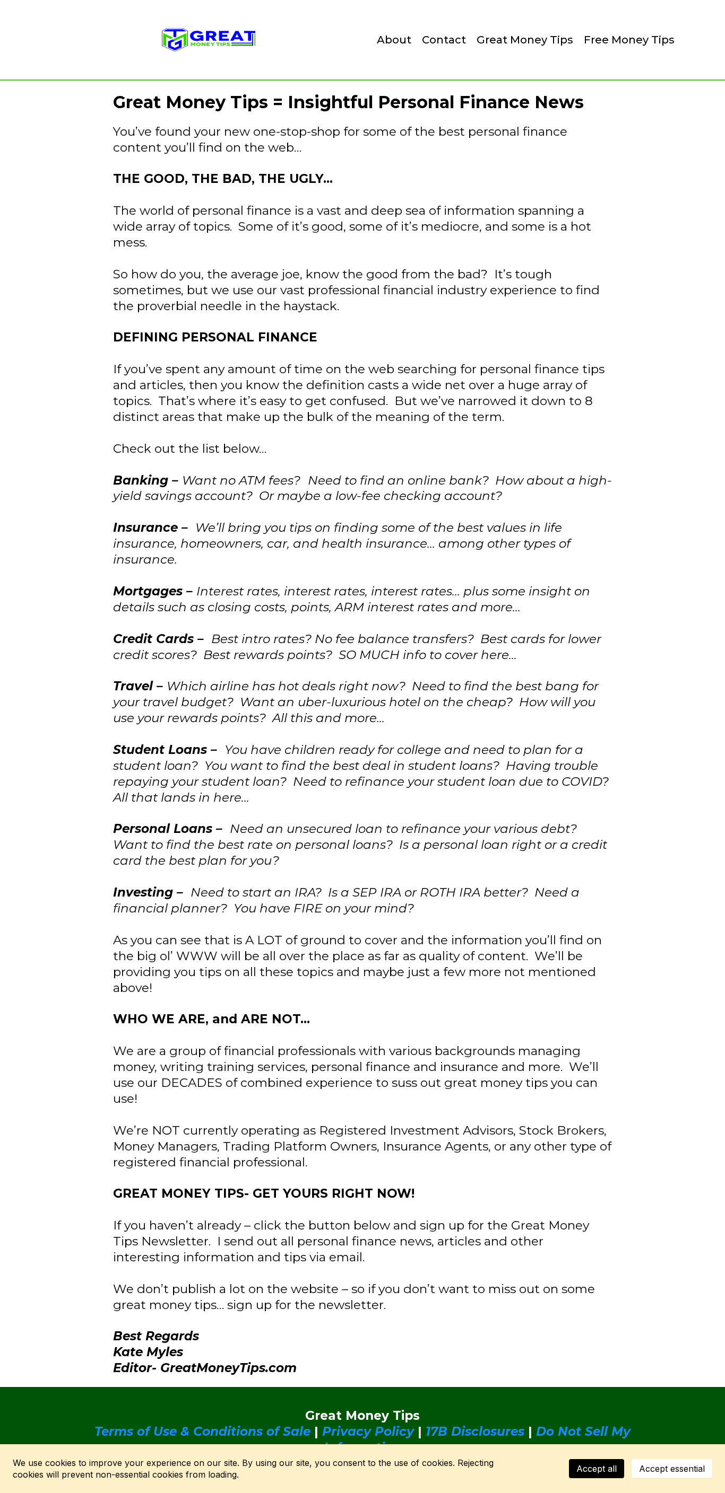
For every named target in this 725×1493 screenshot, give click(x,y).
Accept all (596, 1468)
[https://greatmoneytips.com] (209, 40)
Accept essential (672, 1468)
